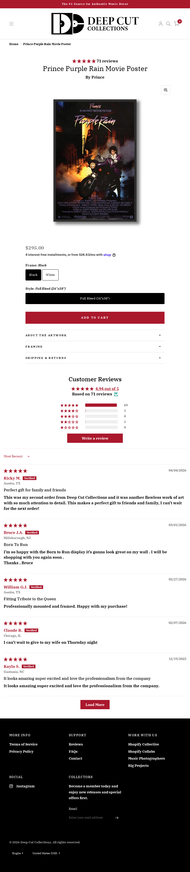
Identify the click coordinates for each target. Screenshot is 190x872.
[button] (84, 61)
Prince (98, 77)
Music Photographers (146, 758)
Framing (34, 346)
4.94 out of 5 (107, 388)
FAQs (73, 751)
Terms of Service (23, 744)
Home (13, 44)
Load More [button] (95, 704)
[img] (15, 470)
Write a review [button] (95, 438)
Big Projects (138, 765)
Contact (75, 758)
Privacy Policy (21, 751)
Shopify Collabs (141, 751)
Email (73, 809)
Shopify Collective (143, 744)
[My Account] (161, 23)
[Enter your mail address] (116, 818)
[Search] (168, 23)
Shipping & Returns (45, 358)
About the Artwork (46, 335)
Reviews (76, 744)
